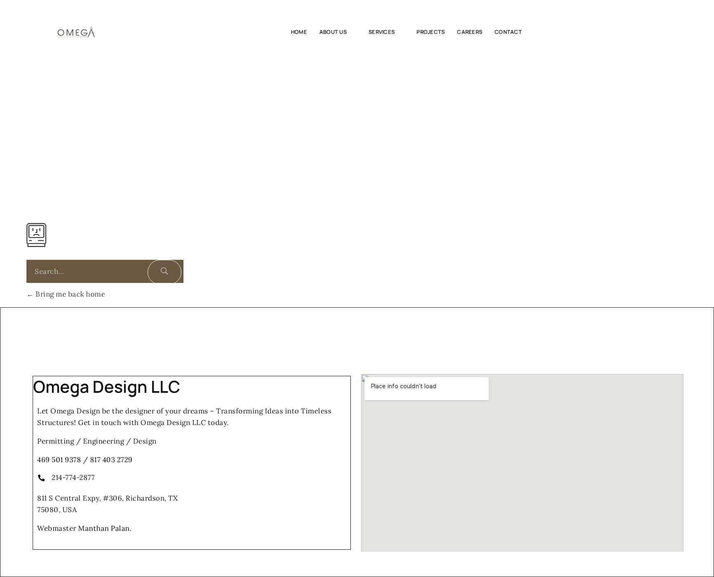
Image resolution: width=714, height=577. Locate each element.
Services (382, 32)
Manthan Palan (104, 528)
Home (299, 32)
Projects (430, 32)
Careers (469, 32)
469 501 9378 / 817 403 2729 (85, 459)
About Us (333, 32)
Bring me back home (69, 294)
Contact (508, 32)
